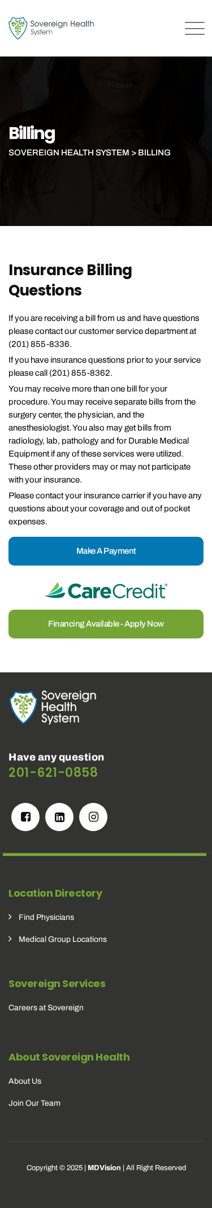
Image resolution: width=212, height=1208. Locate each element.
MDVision (104, 1168)
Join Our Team (34, 1103)
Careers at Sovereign (46, 1007)
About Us (24, 1081)
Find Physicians (46, 917)
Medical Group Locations (63, 939)
